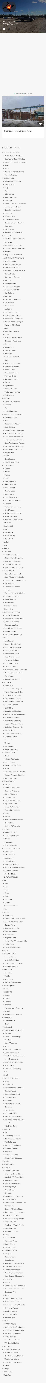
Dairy (6, 191)
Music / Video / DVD (12, 1302)
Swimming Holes (11, 778)
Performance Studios (13, 1333)
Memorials (8, 842)
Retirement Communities (14, 702)
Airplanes (8, 242)
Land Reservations (12, 462)
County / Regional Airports (15, 248)
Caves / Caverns (11, 794)
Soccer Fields (10, 1238)
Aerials (7, 785)
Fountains (8, 973)
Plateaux (8, 816)
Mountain (8, 899)
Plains (7, 813)
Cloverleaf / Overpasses (14, 1088)
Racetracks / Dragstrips (14, 319)
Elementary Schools (12, 1136)
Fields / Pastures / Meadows (15, 204)
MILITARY (7, 829)
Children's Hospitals (12, 615)
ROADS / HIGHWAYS (11, 1078)
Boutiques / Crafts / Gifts (14, 1263)
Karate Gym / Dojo (12, 1215)
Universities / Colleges (13, 1158)
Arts (6, 1132)
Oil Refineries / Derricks (13, 733)
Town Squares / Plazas (13, 513)
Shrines (7, 1011)
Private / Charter (11, 1148)
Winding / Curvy (11, 1126)
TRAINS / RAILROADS (12, 1349)
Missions (8, 1005)
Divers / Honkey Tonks (13, 338)
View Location (23, 121)
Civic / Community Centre (14, 577)
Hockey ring (8, 609)
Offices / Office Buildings (14, 446)
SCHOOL (7, 1129)
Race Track (9, 539)
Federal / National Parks (14, 922)
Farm (5, 545)
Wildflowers (9, 229)
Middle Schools (10, 1142)
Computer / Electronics (14, 1266)
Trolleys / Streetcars (12, 325)
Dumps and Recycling (13, 721)
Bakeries (8, 1033)
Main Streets (9, 1110)
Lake (6, 896)
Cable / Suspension (12, 402)
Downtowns (9, 494)
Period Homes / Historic (14, 673)
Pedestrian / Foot (11, 411)
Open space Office (11, 906)
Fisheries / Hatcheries (13, 207)
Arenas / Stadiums (12, 1171)
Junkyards (8, 309)
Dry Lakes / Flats (11, 804)
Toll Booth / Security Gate (14, 1120)
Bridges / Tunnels (11, 1353)
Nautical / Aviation (12, 864)
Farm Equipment (11, 197)
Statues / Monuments (13, 982)
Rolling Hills (9, 823)
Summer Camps (11, 175)
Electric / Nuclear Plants (14, 724)
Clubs (7, 335)
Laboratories (9, 730)
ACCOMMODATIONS (11, 153)
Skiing (7, 1235)
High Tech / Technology (14, 433)
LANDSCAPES (9, 781)
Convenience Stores (12, 1270)
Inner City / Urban (11, 497)
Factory (6, 542)
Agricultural (9, 852)
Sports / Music (10, 874)
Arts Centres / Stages (13, 264)
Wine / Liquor (10, 1318)
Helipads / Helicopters (13, 255)
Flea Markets (9, 1279)
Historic (7, 472)
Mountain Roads (11, 1113)
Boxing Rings (10, 1190)
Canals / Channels (12, 373)
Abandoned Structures (13, 711)
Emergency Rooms (12, 622)
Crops (7, 188)
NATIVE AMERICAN (11, 877)
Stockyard (8, 226)
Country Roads (10, 1097)
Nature (6, 880)
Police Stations (10, 599)
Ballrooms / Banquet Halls (15, 271)
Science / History (11, 871)
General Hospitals (11, 625)
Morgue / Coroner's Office (14, 593)
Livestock (8, 213)
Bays (6, 360)
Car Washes (9, 303)
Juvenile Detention (12, 960)
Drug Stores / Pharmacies (14, 1276)
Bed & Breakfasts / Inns (13, 156)
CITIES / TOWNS (10, 485)
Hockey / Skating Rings (13, 1209)
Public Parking (10, 536)
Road (6, 1075)
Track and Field (10, 1247)
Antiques (8, 1254)
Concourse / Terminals (13, 245)
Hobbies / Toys (10, 1292)
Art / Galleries (10, 855)
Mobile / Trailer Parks (13, 695)
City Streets (9, 1085)
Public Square (9, 986)
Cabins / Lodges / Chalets (15, 159)
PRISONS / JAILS (10, 954)
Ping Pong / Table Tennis (14, 1225)
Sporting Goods (11, 1311)
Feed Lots (8, 200)
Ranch (6, 989)
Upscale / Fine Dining (13, 1069)
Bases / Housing (11, 832)
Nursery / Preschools (13, 1145)
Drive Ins (8, 280)
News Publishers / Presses (14, 443)
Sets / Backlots (10, 1337)
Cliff (6, 887)
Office (7, 529)
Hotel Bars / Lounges (13, 341)
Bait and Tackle (10, 1257)
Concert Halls (10, 274)
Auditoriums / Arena (12, 268)
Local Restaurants (11, 1059)
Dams (7, 756)
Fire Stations (9, 583)
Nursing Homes (10, 631)
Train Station (8, 1346)
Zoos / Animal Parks (12, 947)
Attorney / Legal (11, 418)
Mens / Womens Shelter (14, 692)
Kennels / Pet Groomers (14, 437)
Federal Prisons (10, 957)
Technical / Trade (11, 1155)
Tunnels (7, 1123)
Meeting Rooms (10, 283)
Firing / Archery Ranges (14, 1196)
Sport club (8, 1161)
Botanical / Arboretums (14, 558)
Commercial (8, 526)
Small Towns (9, 510)
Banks (7, 421)
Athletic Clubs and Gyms (14, 1174)
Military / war (9, 861)
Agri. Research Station (13, 181)
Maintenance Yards (12, 312)
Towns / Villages (11, 516)
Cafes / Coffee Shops (13, 1037)
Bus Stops (8, 296)
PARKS (6, 912)
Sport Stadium (9, 1164)
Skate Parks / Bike (11, 1231)
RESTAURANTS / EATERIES (14, 1030)
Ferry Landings (10, 376)
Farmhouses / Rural (12, 654)
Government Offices (12, 587)
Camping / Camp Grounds (15, 919)
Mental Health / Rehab (13, 628)
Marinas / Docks (11, 389)
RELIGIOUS (8, 992)
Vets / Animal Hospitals (13, 635)
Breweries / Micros (12, 331)
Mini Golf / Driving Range (14, 1219)
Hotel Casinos (10, 459)
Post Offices (9, 603)
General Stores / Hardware (15, 1286)
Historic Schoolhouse (13, 1139)
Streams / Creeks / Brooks (15, 772)
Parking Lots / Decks (12, 315)
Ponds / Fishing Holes (13, 765)
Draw (7, 408)
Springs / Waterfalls (12, 826)
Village (6, 1369)
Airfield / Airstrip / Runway (15, 239)
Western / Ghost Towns (13, 520)
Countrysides (10, 797)
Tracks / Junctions (12, 1359)
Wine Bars (8, 354)
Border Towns (10, 491)
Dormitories (9, 686)
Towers (7, 743)
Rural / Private (10, 481)
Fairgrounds (9, 194)
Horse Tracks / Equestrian (14, 1212)
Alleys (7, 1081)
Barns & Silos (9, 185)
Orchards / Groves (12, 220)
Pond (6, 951)
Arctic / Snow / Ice (12, 788)
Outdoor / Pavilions (12, 287)
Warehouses (9, 746)
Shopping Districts (11, 1308)
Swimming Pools (11, 1241)
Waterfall (7, 1375)
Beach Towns (10, 488)
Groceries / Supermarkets (14, 1289)
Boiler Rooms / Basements (15, 714)
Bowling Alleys (10, 1187)
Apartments (9, 641)
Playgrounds (9, 935)
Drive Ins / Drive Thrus (13, 1049)
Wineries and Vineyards (13, 232)
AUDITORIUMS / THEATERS (14, 258)
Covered (8, 405)
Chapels (8, 995)
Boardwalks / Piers (12, 366)
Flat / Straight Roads (12, 1104)
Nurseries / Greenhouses (14, 568)
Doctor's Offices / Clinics (14, 619)
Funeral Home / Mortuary (14, 430)
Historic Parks (10, 925)
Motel (7, 169)
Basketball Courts (11, 1180)
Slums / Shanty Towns (13, 507)
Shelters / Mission (11, 705)
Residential (8, 1018)
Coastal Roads (10, 1091)
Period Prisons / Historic (14, 963)
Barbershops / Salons (13, 424)
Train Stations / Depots (13, 1362)
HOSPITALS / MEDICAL (12, 612)
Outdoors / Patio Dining (14, 1062)
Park (6, 478)
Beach (7, 883)
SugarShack (9, 1065)
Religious (8, 1152)
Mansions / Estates (12, 660)
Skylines (8, 504)
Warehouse (8, 1372)
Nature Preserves (11, 931)
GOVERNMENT (9, 571)
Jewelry (7, 1295)
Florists (7, 1282)
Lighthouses (9, 386)
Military (7, 475)
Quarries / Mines (11, 737)
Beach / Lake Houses (13, 644)
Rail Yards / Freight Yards (14, 1356)
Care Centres (10, 427)
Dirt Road (8, 1101)
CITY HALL (7, 523)
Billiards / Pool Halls (12, 1183)
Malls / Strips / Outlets (13, 1298)
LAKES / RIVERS (10, 753)
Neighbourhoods (11, 666)
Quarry (7, 903)
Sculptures (9, 979)
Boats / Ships (10, 370)
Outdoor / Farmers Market (14, 1305)
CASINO (7, 456)
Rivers (7, 769)
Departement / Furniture (14, 1273)
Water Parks (9, 944)
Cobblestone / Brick (12, 1094)
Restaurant (8, 1027)
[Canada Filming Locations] (23, 11)
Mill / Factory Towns (12, 500)
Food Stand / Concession (14, 1056)
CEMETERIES (8, 465)
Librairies (8, 590)
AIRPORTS (7, 236)
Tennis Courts (10, 1244)
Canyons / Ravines (12, 791)
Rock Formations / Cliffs (14, 820)
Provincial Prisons (11, 966)
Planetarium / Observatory (15, 868)
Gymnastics (9, 1206)
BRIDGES (7, 398)
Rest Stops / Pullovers (13, 1116)
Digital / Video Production (14, 1327)
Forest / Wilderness (12, 807)
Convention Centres (12, 277)
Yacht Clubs (9, 395)
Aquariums (9, 915)
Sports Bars (9, 347)
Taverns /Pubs (10, 350)
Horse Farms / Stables (13, 210)
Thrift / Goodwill (11, 1314)
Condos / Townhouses (13, 647)
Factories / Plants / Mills (14, 727)
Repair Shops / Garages (14, 322)
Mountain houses (11, 663)
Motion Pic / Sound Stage (14, 1330)
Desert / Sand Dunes (13, 801)
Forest (7, 893)
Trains (7, 1365)
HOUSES (7, 638)
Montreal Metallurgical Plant (17, 131)
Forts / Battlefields (12, 836)
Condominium (10, 1021)
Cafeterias (8, 1040)
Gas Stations (9, 306)
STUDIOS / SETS (10, 1324)
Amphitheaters (10, 261)
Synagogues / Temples (13, 1014)
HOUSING (7, 682)
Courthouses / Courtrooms (15, 580)
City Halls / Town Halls (13, 574)
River (5, 1072)
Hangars (8, 252)
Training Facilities (11, 845)
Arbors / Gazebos (11, 555)
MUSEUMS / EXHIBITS (12, 848)
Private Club (9, 453)
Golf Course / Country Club (15, 1203)
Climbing (8, 1193)
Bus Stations (9, 293)
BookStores (9, 1260)
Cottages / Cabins (12, 650)
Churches (8, 1002)
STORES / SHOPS (10, 1251)
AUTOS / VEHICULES (11, 290)
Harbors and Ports (11, 379)
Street (6, 1321)
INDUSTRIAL (8, 708)
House (7, 1024)
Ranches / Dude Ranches (14, 223)
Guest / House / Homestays (15, 162)
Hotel (7, 165)
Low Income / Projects (13, 689)
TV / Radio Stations (12, 1343)
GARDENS (7, 552)
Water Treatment (11, 749)
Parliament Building (12, 596)
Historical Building (10, 606)
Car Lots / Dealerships (13, 299)
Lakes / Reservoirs (12, 759)
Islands (7, 382)
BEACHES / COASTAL (12, 357)
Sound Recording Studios (14, 1340)
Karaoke (8, 344)
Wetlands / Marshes (12, 392)
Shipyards (8, 740)
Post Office (9, 532)
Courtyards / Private (12, 564)
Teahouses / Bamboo (13, 679)
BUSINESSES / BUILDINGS (13, 414)
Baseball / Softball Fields (14, 1177)
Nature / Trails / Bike (12, 928)
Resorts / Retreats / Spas (14, 172)
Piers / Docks (10, 762)
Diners (7, 1046)
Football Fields (10, 1199)
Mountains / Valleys (12, 810)
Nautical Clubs (10, 1222)
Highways (8, 1107)
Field (6, 890)
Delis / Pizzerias (11, 1043)
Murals (7, 976)
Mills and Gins (10, 216)
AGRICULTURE (9, 178)
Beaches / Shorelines (13, 363)
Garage (6, 548)
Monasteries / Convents (14, 1008)
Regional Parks (10, 938)
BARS (6, 328)
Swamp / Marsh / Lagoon (14, 775)
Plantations (9, 676)
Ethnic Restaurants (12, 1053)
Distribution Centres (12, 718)
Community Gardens (12, 561)
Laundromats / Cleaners (14, 440)
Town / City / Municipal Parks (16, 941)
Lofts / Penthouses (12, 657)
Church (7, 469)
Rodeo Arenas (10, 1228)
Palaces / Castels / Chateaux (16, 670)
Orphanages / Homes (13, 698)
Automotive (9, 858)
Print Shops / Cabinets (13, 449)
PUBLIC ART (8, 970)
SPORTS (7, 1168)
